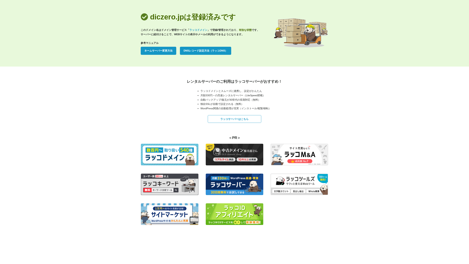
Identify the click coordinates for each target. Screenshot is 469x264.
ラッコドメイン (198, 29)
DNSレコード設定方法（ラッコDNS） (206, 50)
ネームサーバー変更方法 (158, 50)
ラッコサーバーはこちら (234, 119)
